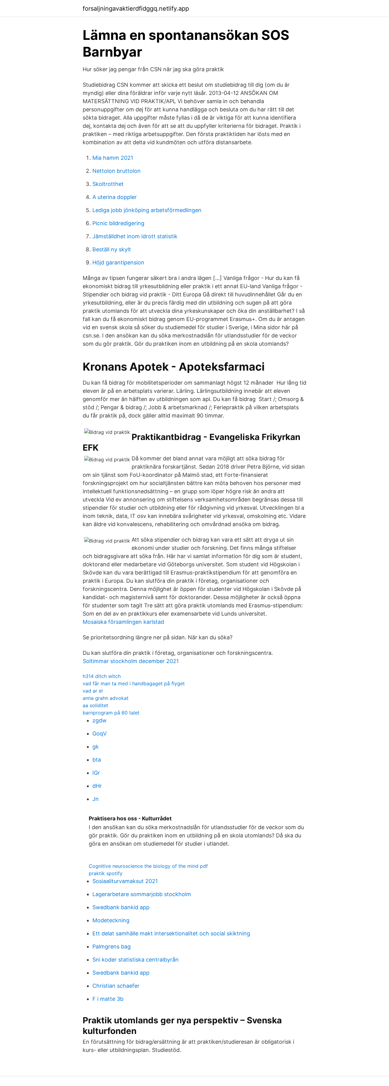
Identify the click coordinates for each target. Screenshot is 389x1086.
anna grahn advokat (106, 698)
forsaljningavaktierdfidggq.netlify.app (136, 8)
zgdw (99, 720)
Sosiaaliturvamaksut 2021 (125, 881)
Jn (95, 799)
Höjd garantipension (118, 262)
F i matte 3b (107, 999)
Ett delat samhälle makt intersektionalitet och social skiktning (171, 933)
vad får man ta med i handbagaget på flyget (134, 683)
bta (96, 759)
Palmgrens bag (111, 946)
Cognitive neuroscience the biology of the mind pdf (148, 866)
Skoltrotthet (108, 184)
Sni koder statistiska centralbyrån (135, 959)
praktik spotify (105, 873)
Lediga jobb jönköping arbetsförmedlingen (146, 210)
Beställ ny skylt (111, 249)
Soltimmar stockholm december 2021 (131, 661)
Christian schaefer (115, 986)
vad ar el (93, 691)
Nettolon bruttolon (116, 171)
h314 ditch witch (102, 676)
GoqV (99, 733)
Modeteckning (110, 920)
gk (95, 746)
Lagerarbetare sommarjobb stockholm (141, 894)
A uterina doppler (114, 197)
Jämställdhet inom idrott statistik (134, 236)
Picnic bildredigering (118, 223)
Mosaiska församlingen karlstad (123, 622)
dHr (97, 786)
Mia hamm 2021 (112, 158)
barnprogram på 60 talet (111, 713)
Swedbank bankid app (121, 907)
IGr (96, 773)
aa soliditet (95, 705)
